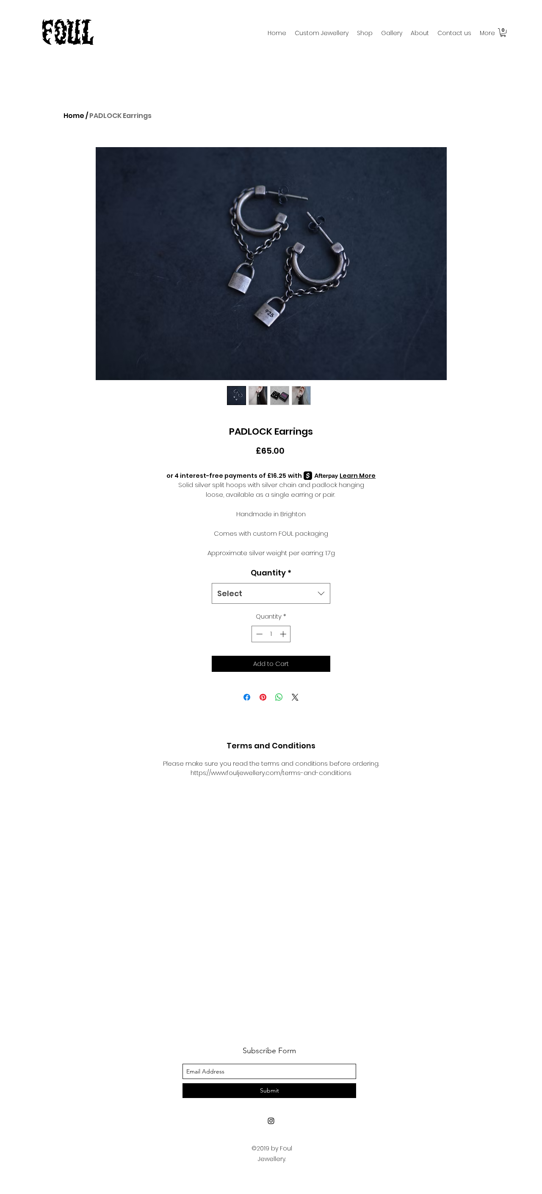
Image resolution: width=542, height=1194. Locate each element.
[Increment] (284, 634)
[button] (503, 32)
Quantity (271, 572)
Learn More (358, 475)
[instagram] (271, 1121)
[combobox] (271, 593)
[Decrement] (258, 634)
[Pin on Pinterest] (263, 697)
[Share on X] (295, 697)
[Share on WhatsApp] (279, 697)
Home (74, 115)
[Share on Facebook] (247, 697)
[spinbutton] (271, 634)
